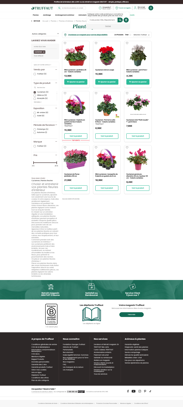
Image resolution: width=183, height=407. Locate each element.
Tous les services (100, 374)
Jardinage (47, 15)
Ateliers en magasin (102, 360)
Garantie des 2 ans (39, 364)
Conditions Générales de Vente (47, 403)
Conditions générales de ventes (44, 344)
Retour (37, 21)
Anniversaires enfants (102, 352)
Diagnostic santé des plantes (136, 347)
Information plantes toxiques (136, 350)
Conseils (131, 15)
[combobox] (71, 8)
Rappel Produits (37, 359)
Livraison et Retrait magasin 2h (106, 344)
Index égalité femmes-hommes (75, 355)
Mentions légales (38, 356)
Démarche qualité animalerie (136, 355)
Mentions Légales (125, 403)
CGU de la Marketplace (40, 347)
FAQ (64, 364)
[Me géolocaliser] (126, 20)
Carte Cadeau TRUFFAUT (103, 350)
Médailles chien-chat (133, 358)
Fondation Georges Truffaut (74, 344)
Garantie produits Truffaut (42, 367)
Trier (127, 35)
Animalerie (82, 15)
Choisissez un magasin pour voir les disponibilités (87, 35)
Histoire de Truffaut (70, 347)
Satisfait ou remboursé (103, 358)
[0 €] (33, 162)
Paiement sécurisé (101, 355)
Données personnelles (40, 362)
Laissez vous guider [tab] (43, 41)
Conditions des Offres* (141, 403)
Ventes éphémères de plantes (137, 363)
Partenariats (68, 350)
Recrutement (68, 352)
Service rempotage (132, 352)
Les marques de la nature (73, 367)
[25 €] (56, 162)
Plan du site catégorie (40, 380)
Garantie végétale (132, 344)
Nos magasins (68, 362)
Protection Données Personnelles (106, 403)
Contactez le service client (42, 392)
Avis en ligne (36, 372)
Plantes (36, 15)
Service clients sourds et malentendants (103, 363)
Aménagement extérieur (64, 15)
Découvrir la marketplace (104, 367)
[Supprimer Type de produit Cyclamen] (44, 52)
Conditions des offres (40, 378)
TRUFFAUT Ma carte (101, 347)
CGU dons (35, 354)
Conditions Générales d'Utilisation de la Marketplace (76, 403)
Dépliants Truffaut (38, 375)
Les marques (68, 370)
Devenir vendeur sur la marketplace (103, 370)
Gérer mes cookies (38, 370)
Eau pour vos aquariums (135, 360)
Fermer (108, 26)
